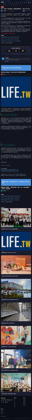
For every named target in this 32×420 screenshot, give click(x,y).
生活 (12, 2)
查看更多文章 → (7, 61)
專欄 (20, 2)
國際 (24, 2)
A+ (25, 10)
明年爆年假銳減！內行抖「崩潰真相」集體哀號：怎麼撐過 (10, 37)
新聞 (10, 2)
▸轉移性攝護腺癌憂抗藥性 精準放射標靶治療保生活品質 (9, 169)
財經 (16, 2)
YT (11, 174)
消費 (18, 2)
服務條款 (5, 416)
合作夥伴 (2, 410)
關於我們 (27, 0)
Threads (9, 174)
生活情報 (6, 4)
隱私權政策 (2, 416)
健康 (14, 2)
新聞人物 (24, 403)
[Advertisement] (16, 136)
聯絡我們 (30, 0)
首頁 (8, 2)
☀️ (28, 2)
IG (6, 174)
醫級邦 (18, 174)
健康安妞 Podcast (22, 174)
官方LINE (14, 174)
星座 (26, 2)
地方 (22, 2)
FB (5, 174)
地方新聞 (24, 399)
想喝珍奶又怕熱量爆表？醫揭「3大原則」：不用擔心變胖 (10, 199)
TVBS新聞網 (6, 42)
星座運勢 (24, 402)
